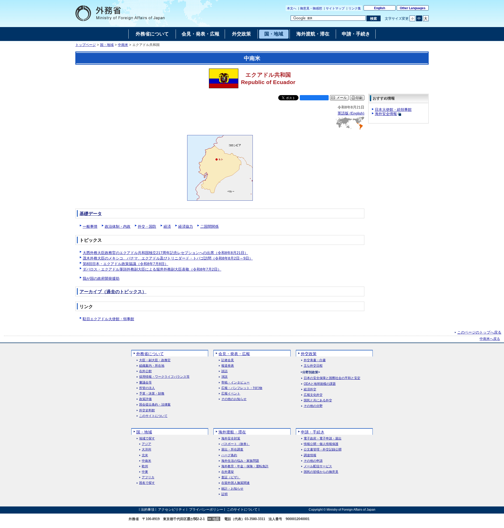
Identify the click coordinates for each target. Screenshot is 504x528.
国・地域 (107, 45)
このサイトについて (153, 416)
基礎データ (91, 213)
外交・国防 (147, 226)
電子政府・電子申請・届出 (323, 438)
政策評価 (145, 399)
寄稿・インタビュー (235, 382)
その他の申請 (313, 461)
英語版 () (351, 113)
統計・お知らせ (232, 488)
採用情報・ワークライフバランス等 (164, 377)
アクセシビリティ (171, 509)
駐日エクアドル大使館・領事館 (108, 319)
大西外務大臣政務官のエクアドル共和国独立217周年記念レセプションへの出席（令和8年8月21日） (165, 253)
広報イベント (230, 393)
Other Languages (413, 8)
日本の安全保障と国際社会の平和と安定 (332, 378)
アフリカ (148, 477)
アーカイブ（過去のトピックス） (113, 291)
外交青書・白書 (315, 360)
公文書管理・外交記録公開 (323, 449)
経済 (167, 226)
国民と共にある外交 (318, 400)
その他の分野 (313, 406)
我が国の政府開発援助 (101, 278)
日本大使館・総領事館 (393, 109)
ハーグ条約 (229, 455)
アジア (146, 444)
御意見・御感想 (311, 8)
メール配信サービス (318, 466)
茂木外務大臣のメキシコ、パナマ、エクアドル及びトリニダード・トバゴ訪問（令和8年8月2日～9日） (168, 258)
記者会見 (227, 360)
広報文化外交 (313, 395)
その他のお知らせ (233, 399)
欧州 (145, 466)
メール (342, 98)
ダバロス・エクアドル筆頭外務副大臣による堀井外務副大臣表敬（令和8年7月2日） (152, 269)
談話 (224, 371)
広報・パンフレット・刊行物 (241, 388)
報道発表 (227, 365)
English (379, 8)
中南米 (123, 45)
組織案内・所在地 (151, 365)
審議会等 (145, 382)
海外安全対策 (230, 438)
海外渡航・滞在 (232, 432)
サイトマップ (335, 8)
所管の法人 (147, 388)
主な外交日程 (313, 365)
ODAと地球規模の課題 (320, 384)
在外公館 (145, 371)
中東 (145, 472)
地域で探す (147, 438)
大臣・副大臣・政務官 (155, 360)
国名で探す (147, 483)
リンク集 (354, 8)
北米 (145, 455)
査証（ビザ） (230, 477)
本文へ (291, 8)
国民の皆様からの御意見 (321, 472)
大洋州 (146, 449)
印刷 (359, 98)
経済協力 (185, 226)
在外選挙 (227, 472)
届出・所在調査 (232, 449)
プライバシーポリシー (206, 509)
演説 (224, 377)
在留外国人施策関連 (235, 483)
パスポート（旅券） (235, 444)
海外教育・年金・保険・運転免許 (245, 466)
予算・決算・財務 (151, 393)
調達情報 (310, 455)
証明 (224, 494)
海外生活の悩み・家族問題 (240, 461)
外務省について (150, 353)
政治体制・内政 (117, 226)
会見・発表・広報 (234, 353)
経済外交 (310, 389)
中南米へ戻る (490, 339)
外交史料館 (147, 410)
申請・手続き (312, 432)
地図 (215, 519)
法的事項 (147, 509)
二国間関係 (209, 226)
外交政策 (309, 353)
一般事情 (90, 226)
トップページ (85, 45)
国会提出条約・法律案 (155, 404)
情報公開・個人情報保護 (321, 444)
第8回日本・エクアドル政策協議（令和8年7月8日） (125, 264)
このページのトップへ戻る (479, 332)
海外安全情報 (386, 114)
